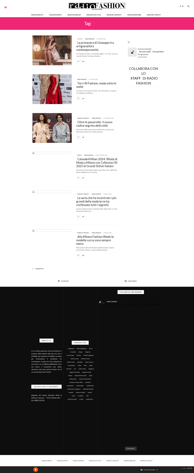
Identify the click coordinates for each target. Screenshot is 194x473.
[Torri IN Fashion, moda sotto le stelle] (52, 89)
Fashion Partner (134, 15)
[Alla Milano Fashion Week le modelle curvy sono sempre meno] (52, 244)
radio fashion (80, 385)
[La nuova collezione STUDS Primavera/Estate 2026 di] (147, 410)
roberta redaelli (80, 392)
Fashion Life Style (93, 15)
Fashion (80, 39)
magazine (91, 369)
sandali (90, 392)
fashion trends (85, 358)
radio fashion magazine (73, 389)
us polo (81, 399)
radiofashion (90, 385)
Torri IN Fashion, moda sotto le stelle (96, 85)
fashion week (71, 362)
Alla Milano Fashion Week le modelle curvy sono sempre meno (95, 240)
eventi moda (70, 355)
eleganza (87, 352)
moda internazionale (85, 379)
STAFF (136, 78)
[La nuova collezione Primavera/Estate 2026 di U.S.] (114, 411)
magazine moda (86, 372)
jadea (91, 365)
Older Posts (39, 268)
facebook (65, 281)
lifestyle (69, 369)
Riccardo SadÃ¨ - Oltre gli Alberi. (151, 52)
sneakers (81, 396)
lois (75, 369)
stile (87, 396)
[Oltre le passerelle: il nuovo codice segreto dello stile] (52, 128)
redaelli (71, 392)
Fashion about (37, 15)
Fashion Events (55, 15)
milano (70, 375)
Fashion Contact (154, 15)
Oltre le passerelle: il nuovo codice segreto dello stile (94, 123)
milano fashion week (80, 375)
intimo (79, 365)
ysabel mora (89, 399)
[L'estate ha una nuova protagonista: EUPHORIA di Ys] (147, 343)
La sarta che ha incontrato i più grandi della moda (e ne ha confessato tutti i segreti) (96, 201)
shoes (73, 396)
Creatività (73, 352)
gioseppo (80, 362)
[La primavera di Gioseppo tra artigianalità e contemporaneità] (52, 50)
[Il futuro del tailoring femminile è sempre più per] (114, 344)
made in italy (82, 369)
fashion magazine (89, 355)
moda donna (73, 379)
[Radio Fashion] (97, 6)
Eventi (79, 155)
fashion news (74, 358)
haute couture (89, 362)
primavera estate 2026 (76, 382)
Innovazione (71, 365)
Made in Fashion (74, 15)
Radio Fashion (89, 39)
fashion (79, 355)
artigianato (71, 348)
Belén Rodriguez (82, 348)
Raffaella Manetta (88, 389)
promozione (70, 385)
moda (90, 375)
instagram (132, 281)
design (80, 352)
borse (91, 348)
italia (85, 365)
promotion (88, 382)
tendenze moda (72, 399)
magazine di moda (74, 372)
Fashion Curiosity (114, 15)
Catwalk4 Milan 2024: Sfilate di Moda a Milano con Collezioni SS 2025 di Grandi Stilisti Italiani (96, 162)
